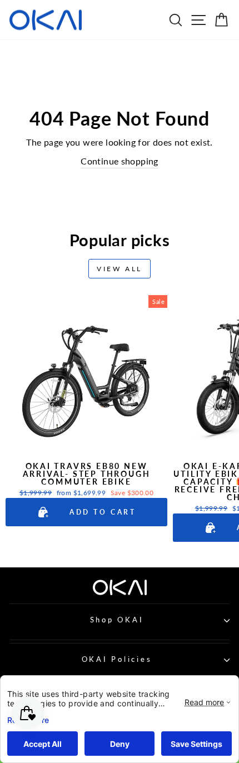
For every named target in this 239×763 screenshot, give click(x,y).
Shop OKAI (117, 620)
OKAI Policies (117, 659)
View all (119, 269)
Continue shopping (119, 161)
